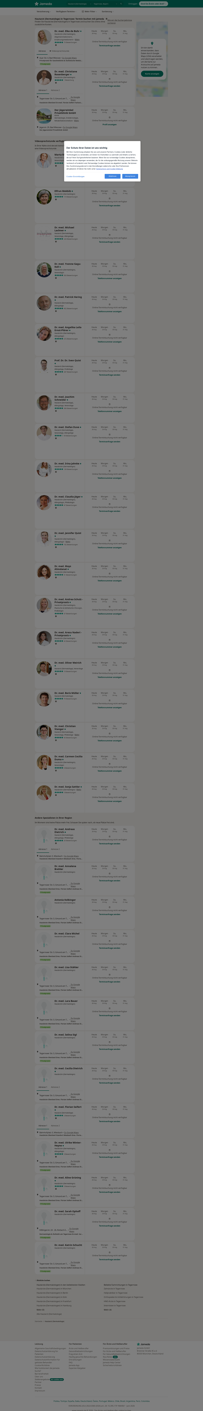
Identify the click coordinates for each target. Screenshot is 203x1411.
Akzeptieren (130, 176)
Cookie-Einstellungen (75, 176)
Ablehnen (113, 176)
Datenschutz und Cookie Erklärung (109, 169)
